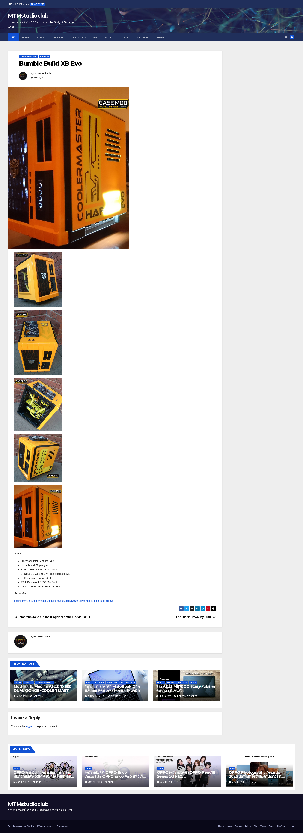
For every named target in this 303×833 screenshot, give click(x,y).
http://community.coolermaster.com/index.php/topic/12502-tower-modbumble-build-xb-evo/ (64, 600)
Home (26, 37)
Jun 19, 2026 (95, 782)
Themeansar (62, 826)
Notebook (119, 682)
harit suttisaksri (116, 696)
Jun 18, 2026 (167, 782)
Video (108, 37)
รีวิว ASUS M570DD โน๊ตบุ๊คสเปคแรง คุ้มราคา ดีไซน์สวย (185, 688)
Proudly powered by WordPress (22, 826)
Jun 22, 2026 (23, 782)
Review (59, 37)
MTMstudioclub (28, 15)
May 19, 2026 (239, 782)
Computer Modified (28, 56)
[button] (286, 37)
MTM (38, 782)
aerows (38, 696)
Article (78, 37)
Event (126, 37)
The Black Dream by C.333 (194, 617)
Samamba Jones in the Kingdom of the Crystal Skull (53, 617)
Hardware (44, 56)
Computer (28, 682)
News (41, 37)
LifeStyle (143, 37)
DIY (95, 37)
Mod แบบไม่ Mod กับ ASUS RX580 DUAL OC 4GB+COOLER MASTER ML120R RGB (44, 690)
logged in (31, 726)
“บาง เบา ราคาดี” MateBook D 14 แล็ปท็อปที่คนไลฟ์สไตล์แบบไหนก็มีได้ (113, 688)
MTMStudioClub (43, 73)
